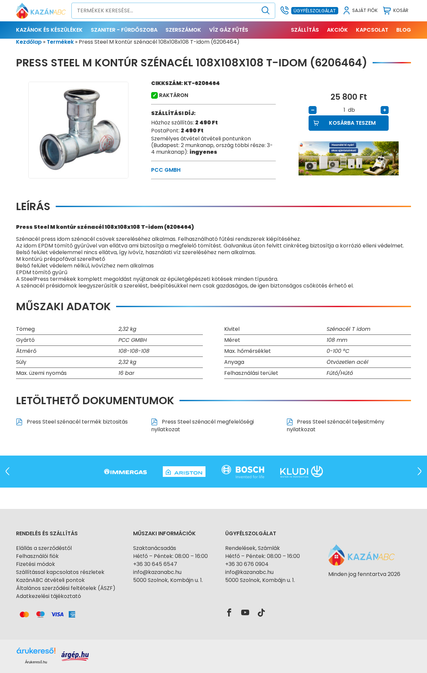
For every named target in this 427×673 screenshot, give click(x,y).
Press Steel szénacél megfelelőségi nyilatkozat (202, 425)
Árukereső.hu (36, 662)
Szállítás (305, 30)
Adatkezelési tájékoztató (48, 596)
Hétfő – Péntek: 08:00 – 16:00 (170, 556)
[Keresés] (265, 11)
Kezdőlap (29, 42)
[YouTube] (245, 613)
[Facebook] (229, 613)
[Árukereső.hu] (364, 586)
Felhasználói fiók (37, 556)
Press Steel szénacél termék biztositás (76, 422)
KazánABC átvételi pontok (50, 580)
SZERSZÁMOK (183, 30)
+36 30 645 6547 (155, 564)
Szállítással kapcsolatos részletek (60, 572)
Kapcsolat (372, 30)
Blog (403, 30)
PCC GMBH (165, 170)
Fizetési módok (35, 564)
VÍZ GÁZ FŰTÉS (228, 30)
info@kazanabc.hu (157, 572)
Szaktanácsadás (154, 548)
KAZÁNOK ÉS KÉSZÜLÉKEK (49, 30)
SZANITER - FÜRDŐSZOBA (124, 30)
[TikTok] (261, 613)
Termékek (60, 42)
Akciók (337, 30)
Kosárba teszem (352, 123)
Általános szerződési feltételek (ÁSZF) (65, 588)
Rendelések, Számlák (252, 548)
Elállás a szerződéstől (44, 548)
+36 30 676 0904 (247, 564)
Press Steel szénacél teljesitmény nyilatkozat (336, 425)
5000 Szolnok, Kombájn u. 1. (168, 580)
